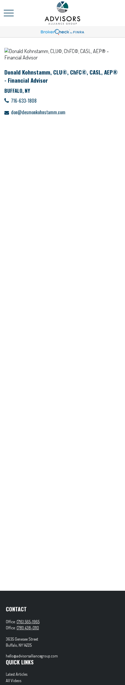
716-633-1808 (24, 100)
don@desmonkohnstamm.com (38, 112)
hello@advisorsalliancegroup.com (32, 655)
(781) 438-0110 (28, 627)
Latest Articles (16, 674)
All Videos (13, 680)
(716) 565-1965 (28, 621)
